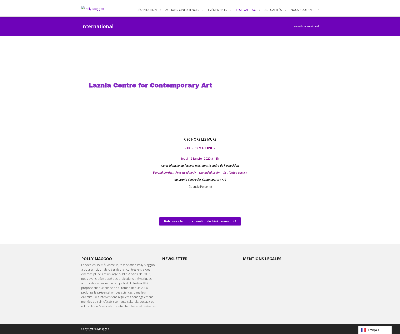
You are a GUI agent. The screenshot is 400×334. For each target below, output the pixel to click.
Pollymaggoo (101, 329)
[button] (200, 221)
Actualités (273, 10)
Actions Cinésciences (182, 10)
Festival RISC (246, 10)
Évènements (217, 10)
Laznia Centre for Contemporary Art (150, 85)
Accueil (298, 26)
